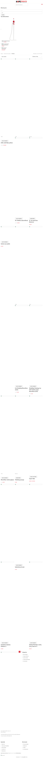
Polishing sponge (19, 479)
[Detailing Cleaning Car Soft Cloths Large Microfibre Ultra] (35, 264)
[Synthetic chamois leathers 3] (7, 522)
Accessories (25, 661)
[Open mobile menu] (1, 5)
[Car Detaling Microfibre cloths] (21, 264)
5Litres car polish (5, 244)
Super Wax (32, 478)
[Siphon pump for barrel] (13, 29)
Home (2, 53)
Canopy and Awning (26, 659)
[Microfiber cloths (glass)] (7, 434)
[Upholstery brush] (21, 522)
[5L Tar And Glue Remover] (35, 97)
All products (4, 750)
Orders (24, 747)
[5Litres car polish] (7, 232)
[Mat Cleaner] (4, 47)
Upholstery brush (19, 567)
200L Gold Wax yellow (7, 142)
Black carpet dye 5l (5, 44)
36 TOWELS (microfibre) (21, 220)
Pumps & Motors (26, 656)
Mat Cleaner (4, 48)
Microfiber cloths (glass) (7, 479)
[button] (5, 141)
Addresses (25, 745)
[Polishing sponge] (21, 434)
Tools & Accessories (7, 53)
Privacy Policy (4, 747)
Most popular (25, 654)
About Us (3, 744)
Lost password (25, 749)
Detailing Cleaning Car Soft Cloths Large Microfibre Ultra (35, 389)
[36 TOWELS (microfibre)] (21, 97)
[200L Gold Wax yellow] (7, 97)
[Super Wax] (35, 434)
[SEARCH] (27, 5)
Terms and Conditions (5, 745)
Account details (25, 744)
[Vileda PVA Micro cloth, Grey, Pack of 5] (35, 522)
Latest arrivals (25, 657)
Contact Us (3, 749)
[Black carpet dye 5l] (5, 43)
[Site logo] (21, 1)
